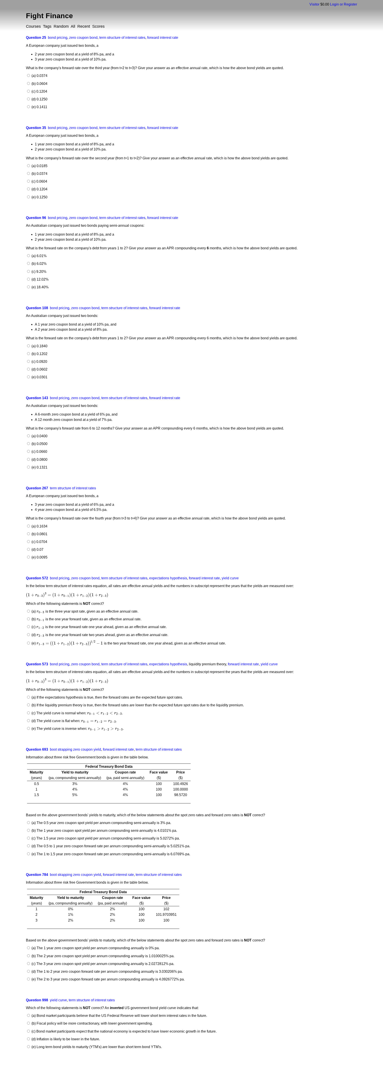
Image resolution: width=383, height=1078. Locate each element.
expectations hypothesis (168, 578)
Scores (98, 26)
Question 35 (36, 128)
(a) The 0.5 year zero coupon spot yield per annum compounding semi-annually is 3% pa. (101, 823)
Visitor (314, 4)
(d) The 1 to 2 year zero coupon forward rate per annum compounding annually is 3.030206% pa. (107, 971)
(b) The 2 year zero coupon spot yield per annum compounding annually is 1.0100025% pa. (102, 956)
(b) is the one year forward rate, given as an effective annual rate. (86, 619)
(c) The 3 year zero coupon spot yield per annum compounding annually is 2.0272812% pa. (102, 964)
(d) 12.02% (40, 279)
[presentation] (67, 595)
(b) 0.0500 (39, 444)
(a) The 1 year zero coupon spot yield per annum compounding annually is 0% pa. (95, 948)
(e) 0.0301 (39, 377)
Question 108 (37, 308)
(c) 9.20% (38, 271)
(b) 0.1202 (39, 354)
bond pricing (57, 37)
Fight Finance (49, 16)
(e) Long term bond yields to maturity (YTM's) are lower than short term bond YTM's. (96, 1047)
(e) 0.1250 (39, 197)
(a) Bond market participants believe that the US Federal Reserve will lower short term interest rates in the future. (119, 1015)
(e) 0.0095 (39, 557)
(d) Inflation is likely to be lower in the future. (65, 1039)
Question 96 (36, 218)
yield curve (230, 578)
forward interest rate (162, 37)
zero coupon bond (83, 37)
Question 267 (37, 488)
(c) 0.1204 (39, 91)
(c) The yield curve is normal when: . (77, 713)
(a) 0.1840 (39, 346)
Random (61, 26)
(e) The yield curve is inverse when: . (77, 728)
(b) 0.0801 (39, 534)
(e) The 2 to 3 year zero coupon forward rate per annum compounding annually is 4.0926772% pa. (108, 979)
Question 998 (37, 1000)
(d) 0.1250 (39, 99)
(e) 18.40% (40, 287)
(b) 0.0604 (39, 84)
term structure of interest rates (122, 37)
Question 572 (37, 578)
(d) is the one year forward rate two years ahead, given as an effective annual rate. (99, 635)
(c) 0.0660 (39, 451)
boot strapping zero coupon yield (75, 749)
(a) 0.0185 (39, 166)
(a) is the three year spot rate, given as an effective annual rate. (84, 611)
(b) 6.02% (39, 264)
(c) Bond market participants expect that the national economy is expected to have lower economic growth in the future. (124, 1031)
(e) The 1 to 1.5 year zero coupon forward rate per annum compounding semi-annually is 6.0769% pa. (110, 854)
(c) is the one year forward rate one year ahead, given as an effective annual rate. (98, 627)
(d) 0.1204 (39, 189)
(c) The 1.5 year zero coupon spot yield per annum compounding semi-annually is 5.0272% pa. (105, 838)
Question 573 (37, 664)
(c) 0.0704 (39, 542)
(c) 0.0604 (39, 181)
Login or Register (343, 4)
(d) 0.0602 (39, 369)
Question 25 (36, 37)
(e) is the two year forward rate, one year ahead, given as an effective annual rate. (128, 643)
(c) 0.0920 (39, 361)
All (73, 26)
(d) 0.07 (37, 549)
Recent (83, 26)
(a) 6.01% (39, 256)
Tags (47, 26)
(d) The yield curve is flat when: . (74, 721)
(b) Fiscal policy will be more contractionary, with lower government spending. (92, 1023)
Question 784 (37, 875)
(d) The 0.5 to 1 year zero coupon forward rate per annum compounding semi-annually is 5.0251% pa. (110, 846)
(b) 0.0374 (39, 174)
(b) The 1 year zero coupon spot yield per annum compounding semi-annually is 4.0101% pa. (104, 830)
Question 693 (37, 749)
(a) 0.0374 (39, 76)
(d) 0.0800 (39, 459)
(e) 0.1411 (39, 107)
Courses (33, 26)
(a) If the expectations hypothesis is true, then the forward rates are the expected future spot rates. (107, 697)
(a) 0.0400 (39, 436)
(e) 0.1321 (39, 467)
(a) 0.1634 (39, 526)
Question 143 (37, 398)
